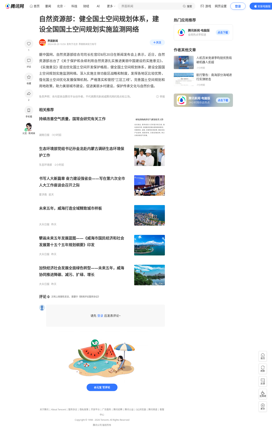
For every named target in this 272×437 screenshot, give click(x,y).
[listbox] (102, 196)
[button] (223, 32)
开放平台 (95, 409)
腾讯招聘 (117, 409)
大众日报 (44, 224)
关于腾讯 (44, 409)
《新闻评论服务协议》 (89, 296)
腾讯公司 (97, 425)
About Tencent (58, 409)
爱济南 (43, 194)
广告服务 (106, 409)
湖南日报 (44, 135)
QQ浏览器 (141, 409)
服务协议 (72, 409)
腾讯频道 (152, 409)
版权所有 (106, 425)
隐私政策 (84, 409)
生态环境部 (45, 164)
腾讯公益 (129, 409)
